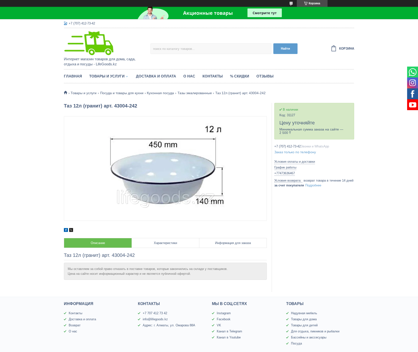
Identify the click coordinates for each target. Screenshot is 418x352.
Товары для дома (304, 319)
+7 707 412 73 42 (155, 313)
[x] (71, 231)
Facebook (224, 319)
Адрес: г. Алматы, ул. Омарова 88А (169, 325)
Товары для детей (304, 325)
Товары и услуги (107, 76)
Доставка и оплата (156, 76)
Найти (285, 48)
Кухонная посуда (160, 93)
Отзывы (265, 76)
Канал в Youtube (229, 337)
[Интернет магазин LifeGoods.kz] (106, 43)
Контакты (212, 76)
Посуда (296, 343)
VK (219, 325)
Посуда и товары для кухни (121, 93)
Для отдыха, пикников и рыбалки (315, 331)
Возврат (75, 325)
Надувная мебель (304, 313)
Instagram (224, 313)
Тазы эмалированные (195, 93)
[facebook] (66, 231)
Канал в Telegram (229, 331)
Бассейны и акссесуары (308, 337)
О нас (189, 76)
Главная (73, 76)
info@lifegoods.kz (155, 319)
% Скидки (239, 76)
